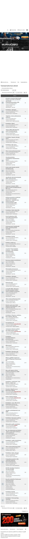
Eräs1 (15, 103)
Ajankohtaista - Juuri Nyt (10, 107)
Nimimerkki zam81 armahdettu (13, 424)
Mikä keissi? (9, 345)
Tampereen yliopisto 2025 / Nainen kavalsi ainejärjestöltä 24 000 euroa (13, 187)
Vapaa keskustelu (15, 121)
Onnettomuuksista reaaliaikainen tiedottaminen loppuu (12, 158)
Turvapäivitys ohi (10, 322)
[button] (13, 92)
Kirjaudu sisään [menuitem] (22, 30)
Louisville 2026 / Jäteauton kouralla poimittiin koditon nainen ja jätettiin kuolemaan (13, 290)
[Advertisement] (14, 14)
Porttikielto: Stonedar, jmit (12, 351)
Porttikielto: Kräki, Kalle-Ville (12, 210)
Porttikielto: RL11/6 (10, 236)
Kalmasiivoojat (9, 282)
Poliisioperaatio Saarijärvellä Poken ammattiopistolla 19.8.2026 (12, 228)
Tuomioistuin (14, 113)
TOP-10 (13, 154)
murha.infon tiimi (17, 324)
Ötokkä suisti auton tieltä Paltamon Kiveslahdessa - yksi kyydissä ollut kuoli (13, 306)
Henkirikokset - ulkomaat (10, 257)
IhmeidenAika (16, 230)
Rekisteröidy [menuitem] (13, 30)
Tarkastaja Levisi (17, 309)
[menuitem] (3, 537)
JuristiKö (15, 161)
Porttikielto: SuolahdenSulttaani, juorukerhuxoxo (10, 338)
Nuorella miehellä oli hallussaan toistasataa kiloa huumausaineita (13, 480)
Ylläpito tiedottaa (15, 326)
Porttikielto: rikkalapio (11, 109)
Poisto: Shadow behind (11, 396)
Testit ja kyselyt (15, 349)
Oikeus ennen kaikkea (10, 171)
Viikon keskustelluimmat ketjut (13, 151)
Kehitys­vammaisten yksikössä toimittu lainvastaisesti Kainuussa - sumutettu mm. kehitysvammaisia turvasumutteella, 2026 (13, 200)
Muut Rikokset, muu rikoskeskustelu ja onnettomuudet (13, 194)
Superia (15, 179)
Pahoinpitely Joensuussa (12, 268)
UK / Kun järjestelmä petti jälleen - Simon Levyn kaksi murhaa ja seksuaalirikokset (13, 432)
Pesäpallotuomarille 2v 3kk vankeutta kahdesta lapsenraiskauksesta (12, 460)
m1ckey (15, 132)
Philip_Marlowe (17, 243)
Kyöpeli (15, 425)
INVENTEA (14, 536)
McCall (15, 190)
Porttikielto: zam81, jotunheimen (13, 440)
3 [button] (18, 92)
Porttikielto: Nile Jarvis (11, 144)
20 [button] (24, 92)
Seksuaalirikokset (15, 465)
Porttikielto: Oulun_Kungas (12, 452)
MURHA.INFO (10, 44)
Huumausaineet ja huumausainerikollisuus (10, 489)
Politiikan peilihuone (11, 242)
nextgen (18, 536)
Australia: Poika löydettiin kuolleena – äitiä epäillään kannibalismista (12, 250)
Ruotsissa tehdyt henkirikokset (13, 260)
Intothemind (16, 346)
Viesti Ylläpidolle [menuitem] (20, 529)
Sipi (15, 118)
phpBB (14, 531)
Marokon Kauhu (17, 270)
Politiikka (14, 246)
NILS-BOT (16, 111)
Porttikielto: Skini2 (10, 123)
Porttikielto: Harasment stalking (13, 417)
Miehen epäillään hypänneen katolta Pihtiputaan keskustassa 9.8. (13, 359)
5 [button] (21, 92)
